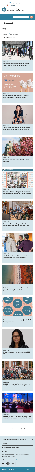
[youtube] (16, 463)
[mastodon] (9, 463)
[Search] (31, 17)
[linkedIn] (3, 463)
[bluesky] (6, 463)
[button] (3, 17)
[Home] (17, 9)
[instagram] (13, 463)
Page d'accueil (8, 23)
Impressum (4, 469)
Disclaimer (11, 469)
